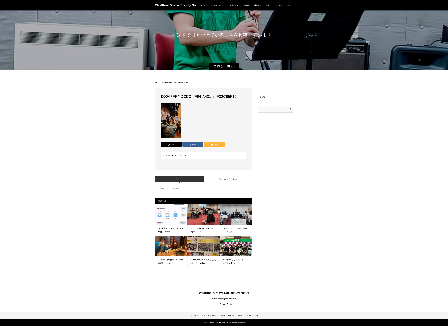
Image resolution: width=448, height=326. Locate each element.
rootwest (173, 155)
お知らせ (279, 5)
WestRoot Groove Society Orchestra (180, 5)
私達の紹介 (234, 5)
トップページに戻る (217, 5)
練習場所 (257, 5)
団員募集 (246, 5)
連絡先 (268, 5)
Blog (288, 5)
